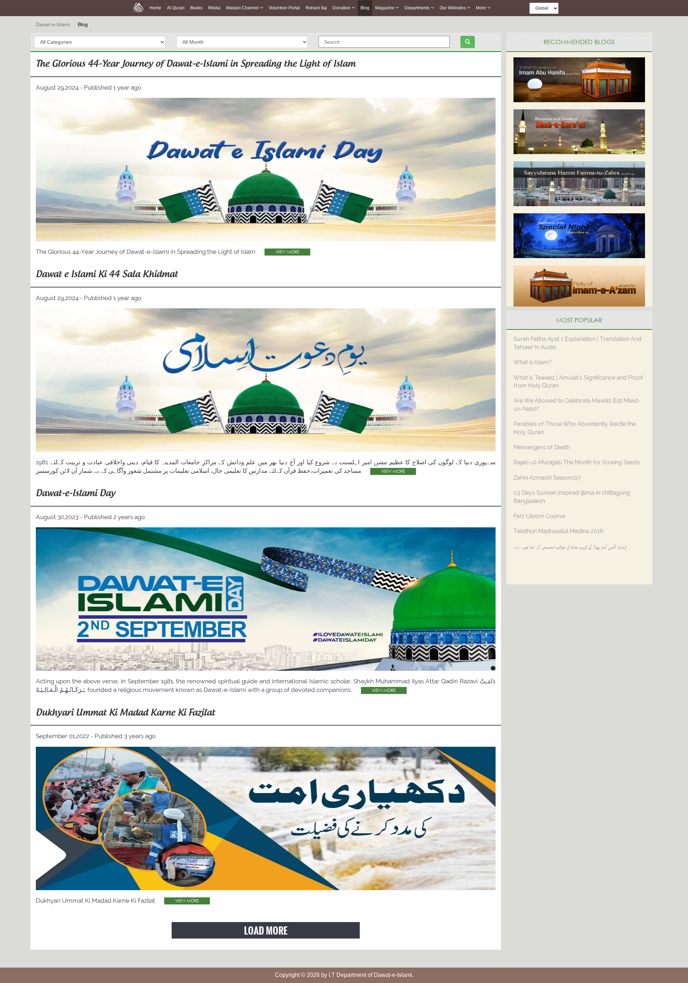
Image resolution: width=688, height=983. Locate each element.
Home (155, 7)
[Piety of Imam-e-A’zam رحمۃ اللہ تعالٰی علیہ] (579, 287)
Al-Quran (176, 7)
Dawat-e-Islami (53, 24)
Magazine (385, 7)
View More (287, 252)
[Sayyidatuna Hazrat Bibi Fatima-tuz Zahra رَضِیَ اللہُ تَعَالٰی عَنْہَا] (579, 183)
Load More (265, 930)
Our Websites (453, 7)
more (481, 7)
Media (214, 7)
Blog (364, 7)
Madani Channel (243, 7)
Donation (342, 7)
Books (196, 7)
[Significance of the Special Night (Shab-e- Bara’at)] (579, 235)
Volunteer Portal (284, 7)
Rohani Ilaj (316, 7)
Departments (418, 7)
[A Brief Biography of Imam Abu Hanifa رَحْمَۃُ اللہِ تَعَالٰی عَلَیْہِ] (579, 79)
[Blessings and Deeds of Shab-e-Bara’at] (579, 131)
